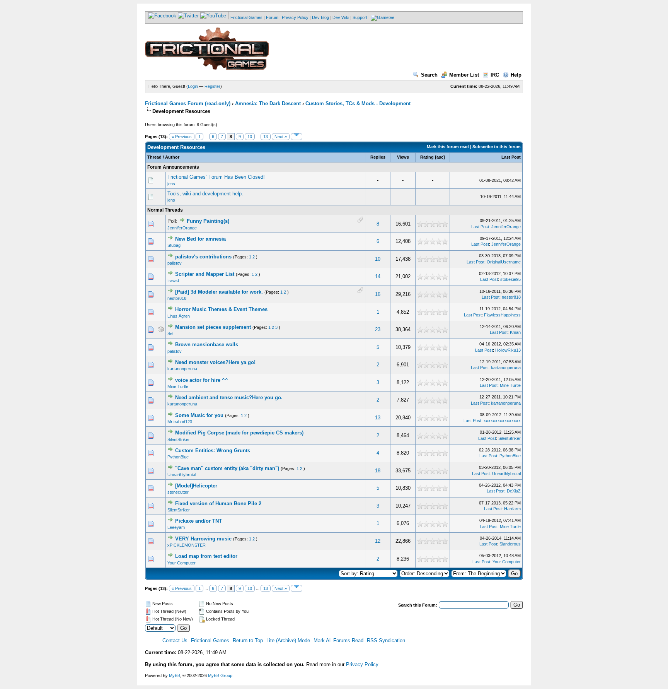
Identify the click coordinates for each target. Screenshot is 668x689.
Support (360, 17)
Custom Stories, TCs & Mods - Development (358, 103)
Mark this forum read (448, 146)
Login (193, 86)
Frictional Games (246, 17)
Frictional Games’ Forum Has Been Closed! (216, 177)
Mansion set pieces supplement (213, 327)
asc (439, 157)
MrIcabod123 (179, 421)
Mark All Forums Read (338, 640)
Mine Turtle (177, 386)
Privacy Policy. (363, 664)
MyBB (174, 675)
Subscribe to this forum (496, 146)
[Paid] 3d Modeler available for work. (219, 292)
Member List (464, 75)
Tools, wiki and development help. (205, 194)
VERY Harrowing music (203, 539)
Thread (154, 157)
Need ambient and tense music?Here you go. (229, 397)
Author (172, 157)
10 (249, 136)
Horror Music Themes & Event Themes (221, 309)
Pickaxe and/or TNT (198, 521)
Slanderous (510, 544)
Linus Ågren (178, 316)
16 (377, 294)
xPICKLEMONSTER (186, 545)
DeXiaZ (514, 491)
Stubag (174, 245)
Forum (272, 17)
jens (171, 183)
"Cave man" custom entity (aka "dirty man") (227, 468)
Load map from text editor (206, 556)
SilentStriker (178, 439)
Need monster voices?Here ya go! (215, 362)
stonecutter (178, 492)
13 (265, 136)
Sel (170, 333)
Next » (280, 136)
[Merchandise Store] (382, 17)
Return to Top (248, 640)
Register (212, 86)
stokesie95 (510, 279)
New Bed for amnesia (200, 239)
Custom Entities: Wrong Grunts (212, 450)
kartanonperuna (182, 368)
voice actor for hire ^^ (201, 380)
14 (377, 276)
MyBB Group (220, 675)
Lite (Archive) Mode (288, 640)
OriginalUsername (504, 262)
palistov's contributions (203, 257)
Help (516, 75)
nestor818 (176, 298)
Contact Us (174, 640)
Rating (427, 157)
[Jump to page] (296, 136)
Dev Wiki (340, 17)
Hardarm (512, 508)
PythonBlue (178, 457)
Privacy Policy (295, 17)
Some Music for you (199, 415)
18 (377, 471)
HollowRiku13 (508, 350)
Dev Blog (320, 17)
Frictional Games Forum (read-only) (187, 103)
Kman (515, 332)
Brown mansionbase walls (206, 344)
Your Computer (181, 563)
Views (403, 157)
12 (377, 541)
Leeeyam (176, 527)
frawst (173, 280)
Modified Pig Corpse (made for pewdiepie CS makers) (239, 433)
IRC (495, 75)
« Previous (182, 136)
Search (429, 75)
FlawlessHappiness (502, 315)
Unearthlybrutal (181, 474)
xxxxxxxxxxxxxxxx (502, 420)
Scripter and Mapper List (204, 274)
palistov (174, 263)
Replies (377, 157)
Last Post (511, 157)
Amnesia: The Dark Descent (268, 103)
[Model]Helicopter (196, 486)
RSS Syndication (386, 640)
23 (377, 329)
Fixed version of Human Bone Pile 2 (218, 503)
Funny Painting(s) (208, 221)
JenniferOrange (182, 228)
